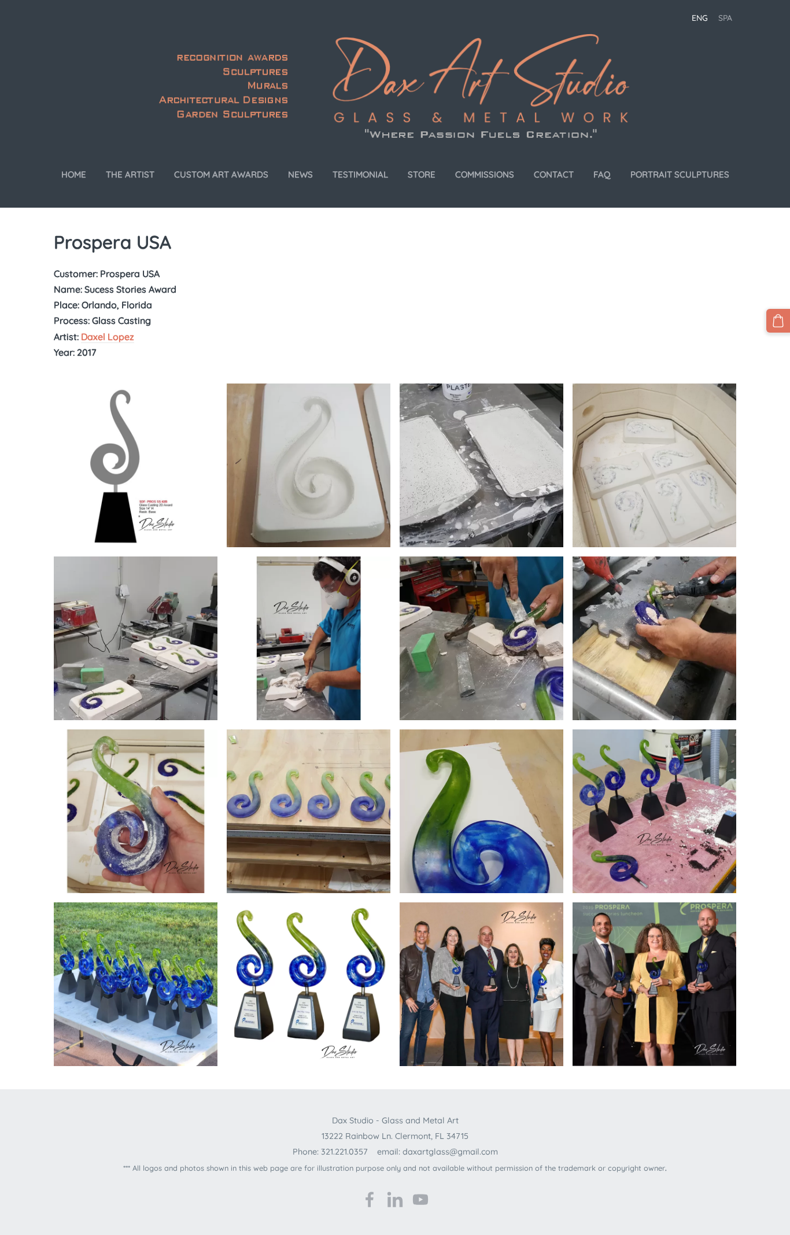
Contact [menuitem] (554, 174)
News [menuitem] (300, 174)
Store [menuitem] (421, 174)
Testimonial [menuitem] (360, 174)
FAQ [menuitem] (602, 174)
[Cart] (778, 321)
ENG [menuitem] (700, 18)
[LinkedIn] (395, 1199)
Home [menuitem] (73, 174)
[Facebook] (369, 1199)
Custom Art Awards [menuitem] (221, 174)
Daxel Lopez (107, 336)
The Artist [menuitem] (130, 174)
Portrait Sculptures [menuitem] (679, 174)
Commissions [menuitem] (484, 174)
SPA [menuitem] (725, 18)
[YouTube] (420, 1199)
